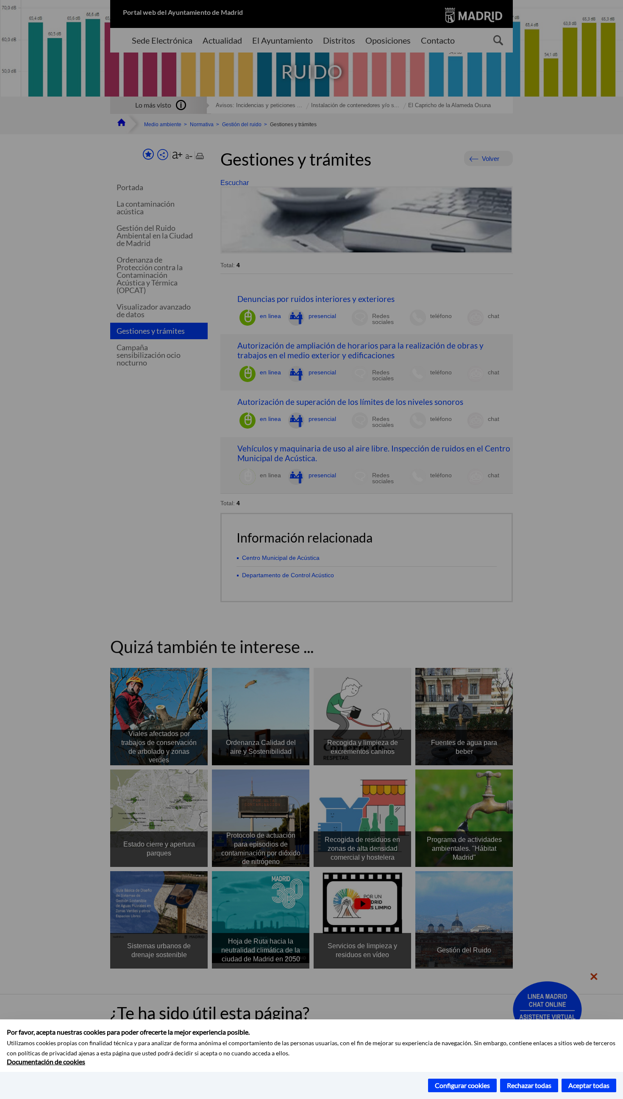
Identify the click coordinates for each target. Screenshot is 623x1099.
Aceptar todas (588, 1085)
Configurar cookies (462, 1085)
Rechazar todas (529, 1085)
